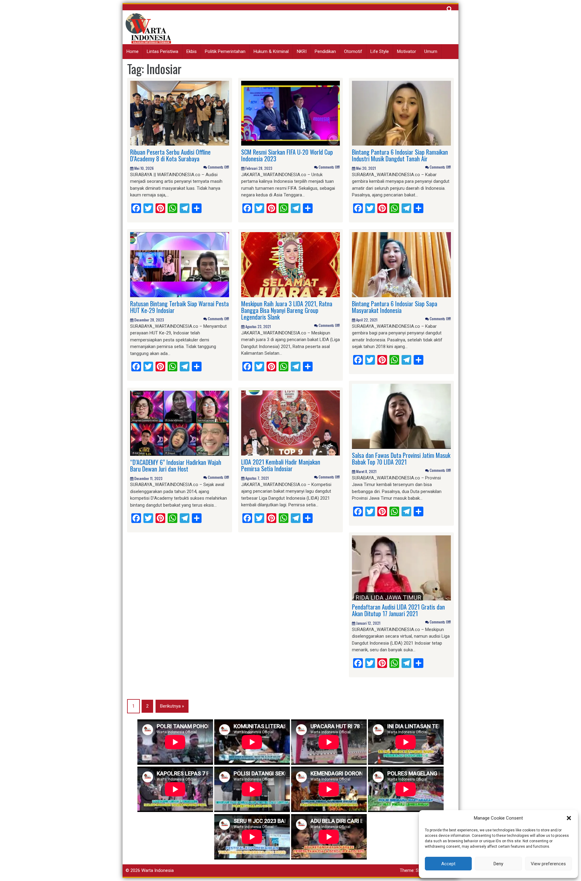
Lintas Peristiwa (162, 51)
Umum (430, 51)
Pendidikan (325, 51)
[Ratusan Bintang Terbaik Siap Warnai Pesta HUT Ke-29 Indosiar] (179, 264)
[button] (569, 818)
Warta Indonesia (157, 870)
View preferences (548, 863)
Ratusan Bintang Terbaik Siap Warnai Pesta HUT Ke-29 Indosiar (179, 307)
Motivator (406, 51)
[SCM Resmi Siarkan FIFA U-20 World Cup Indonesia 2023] (290, 113)
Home (132, 51)
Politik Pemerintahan (225, 51)
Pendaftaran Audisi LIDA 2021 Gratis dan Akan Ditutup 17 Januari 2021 (398, 610)
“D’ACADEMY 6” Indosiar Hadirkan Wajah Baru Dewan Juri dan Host (175, 465)
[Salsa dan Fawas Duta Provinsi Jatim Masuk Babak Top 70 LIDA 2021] (401, 416)
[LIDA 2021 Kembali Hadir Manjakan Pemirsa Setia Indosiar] (290, 423)
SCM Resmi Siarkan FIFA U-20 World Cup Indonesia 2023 (287, 155)
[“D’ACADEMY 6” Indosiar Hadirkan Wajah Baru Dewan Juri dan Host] (179, 423)
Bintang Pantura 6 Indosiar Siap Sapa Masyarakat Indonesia (394, 307)
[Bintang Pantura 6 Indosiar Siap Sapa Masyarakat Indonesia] (401, 264)
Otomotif (353, 51)
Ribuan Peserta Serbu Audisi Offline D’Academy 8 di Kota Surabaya (170, 155)
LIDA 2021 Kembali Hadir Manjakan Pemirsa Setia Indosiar (280, 465)
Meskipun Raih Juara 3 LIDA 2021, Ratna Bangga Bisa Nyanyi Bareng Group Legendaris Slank (286, 310)
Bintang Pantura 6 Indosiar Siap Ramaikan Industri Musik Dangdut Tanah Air (400, 155)
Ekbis (191, 51)
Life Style (379, 51)
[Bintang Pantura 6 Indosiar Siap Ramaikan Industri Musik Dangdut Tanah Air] (401, 113)
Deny (498, 863)
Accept (448, 863)
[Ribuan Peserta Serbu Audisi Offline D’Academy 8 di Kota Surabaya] (179, 113)
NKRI (302, 51)
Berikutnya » (172, 706)
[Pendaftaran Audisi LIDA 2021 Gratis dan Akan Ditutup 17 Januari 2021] (401, 567)
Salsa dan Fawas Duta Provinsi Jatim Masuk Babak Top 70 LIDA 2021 (401, 458)
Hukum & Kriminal (271, 51)
